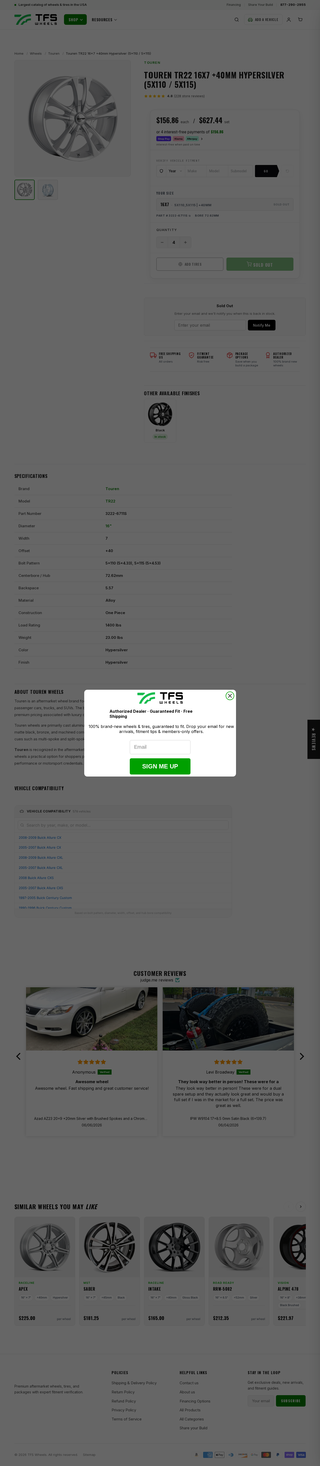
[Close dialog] (230, 696)
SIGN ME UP (160, 766)
